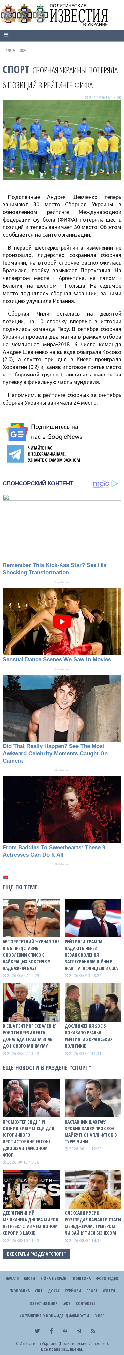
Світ (39, 1291)
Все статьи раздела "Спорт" (36, 1254)
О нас (99, 1316)
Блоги (29, 1278)
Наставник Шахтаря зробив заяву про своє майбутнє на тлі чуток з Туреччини (91, 1132)
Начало (12, 1278)
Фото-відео (107, 1278)
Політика (82, 1278)
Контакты (85, 1303)
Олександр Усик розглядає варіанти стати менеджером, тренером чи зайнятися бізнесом (93, 1223)
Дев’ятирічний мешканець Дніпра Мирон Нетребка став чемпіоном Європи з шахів (30, 1223)
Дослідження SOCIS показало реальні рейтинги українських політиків (89, 1036)
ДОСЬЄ (54, 1291)
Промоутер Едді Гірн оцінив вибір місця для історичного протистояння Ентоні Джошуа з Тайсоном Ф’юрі (28, 1138)
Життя (109, 1291)
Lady (66, 1303)
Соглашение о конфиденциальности (54, 1316)
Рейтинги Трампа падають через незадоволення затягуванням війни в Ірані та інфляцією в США (91, 954)
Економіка (19, 1291)
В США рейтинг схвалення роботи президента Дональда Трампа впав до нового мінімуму (30, 1036)
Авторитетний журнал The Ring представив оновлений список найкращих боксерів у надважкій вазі (31, 954)
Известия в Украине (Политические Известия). (64, 1343)
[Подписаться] (45, 432)
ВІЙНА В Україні (54, 1278)
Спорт (16, 69)
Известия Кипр (43, 1303)
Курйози (73, 1291)
